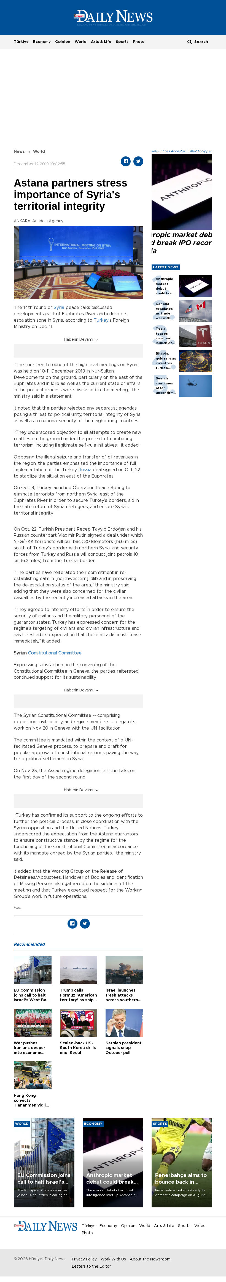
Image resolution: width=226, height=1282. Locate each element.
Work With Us (113, 1259)
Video (200, 1226)
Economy (42, 42)
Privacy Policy (84, 1259)
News (19, 152)
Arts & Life (101, 42)
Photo (138, 42)
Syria (59, 307)
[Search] (189, 41)
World (81, 42)
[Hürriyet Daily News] (113, 17)
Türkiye (21, 42)
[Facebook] (126, 161)
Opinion (62, 42)
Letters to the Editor (91, 1266)
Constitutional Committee (55, 653)
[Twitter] (138, 161)
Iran (17, 907)
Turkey (101, 320)
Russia (85, 470)
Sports (122, 42)
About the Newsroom (150, 1259)
